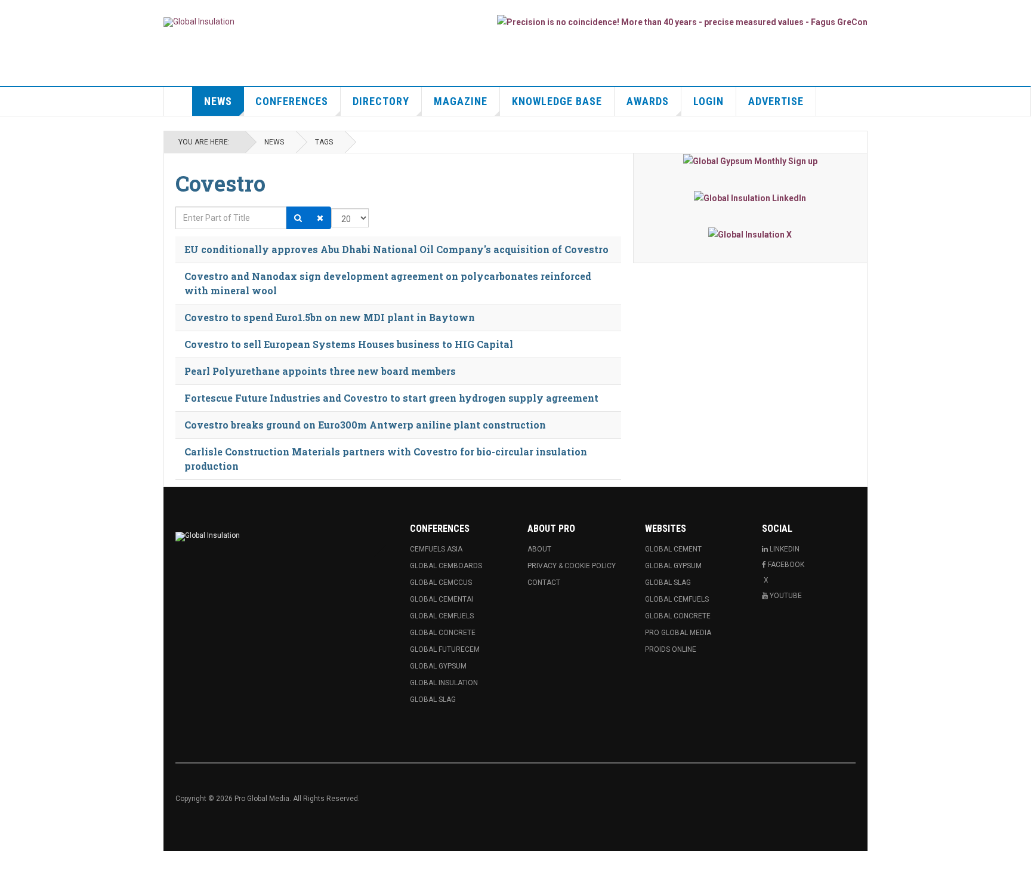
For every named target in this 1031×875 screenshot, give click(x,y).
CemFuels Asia (436, 549)
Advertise (776, 101)
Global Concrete (443, 632)
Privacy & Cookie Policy (571, 566)
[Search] (298, 218)
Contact (543, 582)
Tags (324, 142)
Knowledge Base (557, 101)
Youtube (786, 595)
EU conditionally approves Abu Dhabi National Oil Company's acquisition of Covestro (396, 249)
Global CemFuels (442, 616)
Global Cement (673, 549)
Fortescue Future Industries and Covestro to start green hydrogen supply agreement (391, 398)
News (218, 101)
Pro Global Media (678, 632)
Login (708, 101)
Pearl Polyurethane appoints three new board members (320, 371)
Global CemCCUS (441, 582)
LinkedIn (785, 549)
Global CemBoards (446, 566)
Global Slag (433, 699)
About (539, 549)
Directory (381, 101)
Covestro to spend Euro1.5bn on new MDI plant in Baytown (329, 317)
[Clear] (320, 218)
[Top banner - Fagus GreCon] (682, 21)
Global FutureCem (445, 649)
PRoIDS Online (670, 649)
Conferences (291, 101)
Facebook (786, 564)
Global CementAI (441, 599)
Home (178, 101)
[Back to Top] (11, 863)
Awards (647, 101)
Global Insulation (444, 683)
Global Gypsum (438, 666)
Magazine (460, 101)
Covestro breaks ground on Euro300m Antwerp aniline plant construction (365, 424)
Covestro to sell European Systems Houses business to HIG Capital (348, 344)
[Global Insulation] (198, 22)
